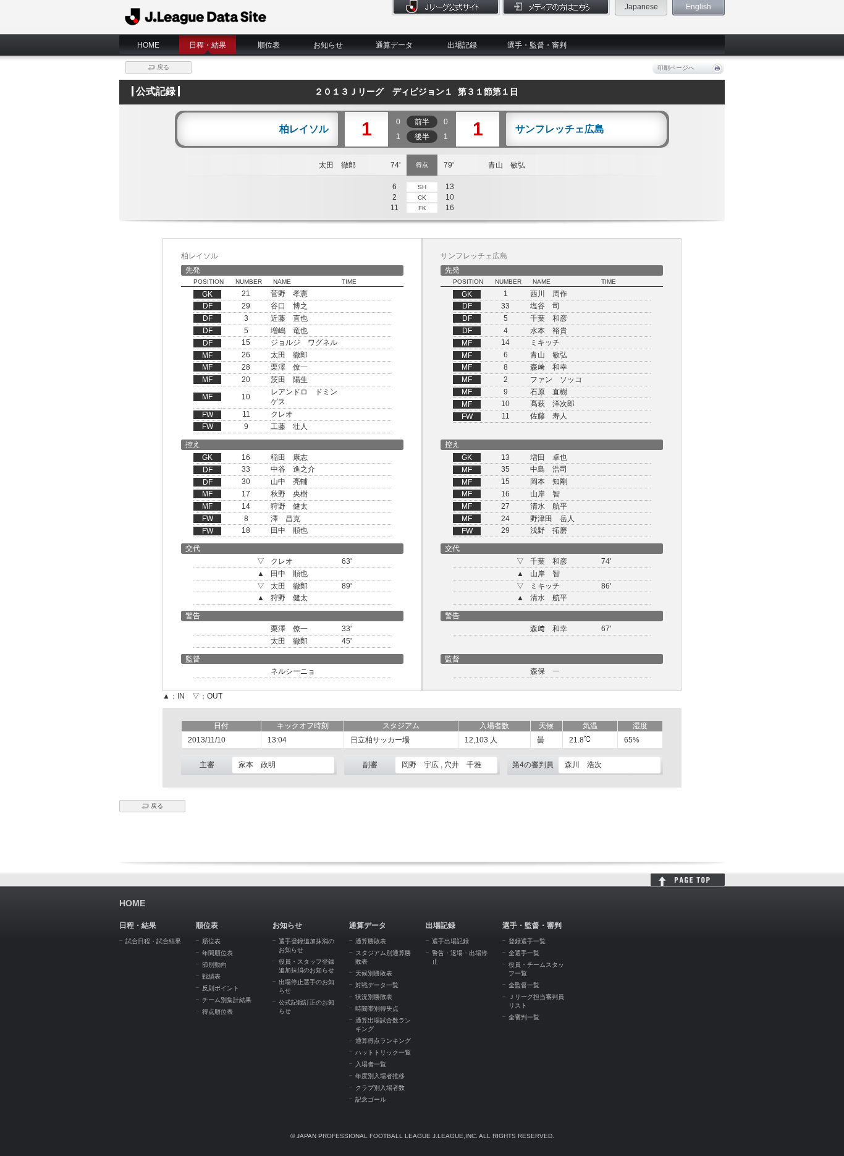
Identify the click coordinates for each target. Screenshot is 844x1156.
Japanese (641, 6)
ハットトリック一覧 (383, 1052)
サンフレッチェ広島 (559, 129)
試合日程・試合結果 (153, 941)
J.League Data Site (196, 16)
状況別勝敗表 (373, 996)
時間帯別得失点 (377, 1008)
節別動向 (214, 964)
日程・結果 (207, 45)
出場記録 (462, 45)
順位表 (269, 45)
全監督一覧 (524, 985)
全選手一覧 (524, 953)
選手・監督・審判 (537, 45)
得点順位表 (217, 1011)
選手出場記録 (450, 941)
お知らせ (328, 45)
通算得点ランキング (383, 1040)
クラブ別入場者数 (380, 1087)
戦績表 (211, 976)
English (698, 6)
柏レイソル (304, 129)
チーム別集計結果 (226, 1000)
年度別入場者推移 (380, 1076)
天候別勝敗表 (373, 973)
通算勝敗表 (370, 941)
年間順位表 (217, 953)
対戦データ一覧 (377, 985)
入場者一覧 (370, 1064)
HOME (148, 45)
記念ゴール (370, 1099)
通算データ (394, 45)
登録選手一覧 (527, 941)
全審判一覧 (524, 1017)
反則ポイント (220, 988)
